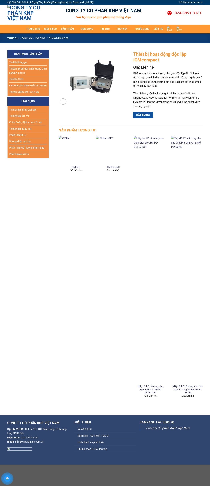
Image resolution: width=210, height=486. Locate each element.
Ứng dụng (87, 29)
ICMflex (76, 167)
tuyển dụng (141, 29)
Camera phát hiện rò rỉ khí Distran (28, 85)
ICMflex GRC (113, 167)
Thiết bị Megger (18, 62)
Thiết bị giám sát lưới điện (24, 92)
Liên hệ (158, 29)
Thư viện (121, 29)
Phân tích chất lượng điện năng (26, 147)
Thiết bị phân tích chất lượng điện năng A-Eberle (28, 70)
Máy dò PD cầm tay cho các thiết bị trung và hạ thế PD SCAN (188, 389)
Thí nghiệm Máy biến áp (22, 109)
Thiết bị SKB (16, 79)
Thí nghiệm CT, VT (19, 116)
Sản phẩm (67, 29)
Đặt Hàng (143, 114)
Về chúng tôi (85, 429)
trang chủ (33, 29)
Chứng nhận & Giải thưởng (92, 448)
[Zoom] (63, 101)
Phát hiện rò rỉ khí (19, 154)
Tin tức (105, 29)
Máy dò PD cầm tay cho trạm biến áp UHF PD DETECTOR (150, 389)
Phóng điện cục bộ (59, 38)
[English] (169, 29)
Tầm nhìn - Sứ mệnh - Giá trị (93, 435)
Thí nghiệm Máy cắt (20, 128)
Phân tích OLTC (17, 135)
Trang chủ (13, 38)
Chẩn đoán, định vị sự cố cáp (25, 122)
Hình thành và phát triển (91, 442)
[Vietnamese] (179, 29)
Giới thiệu (50, 29)
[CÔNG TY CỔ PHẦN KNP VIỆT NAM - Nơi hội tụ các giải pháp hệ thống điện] (23, 15)
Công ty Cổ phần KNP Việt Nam (168, 428)
